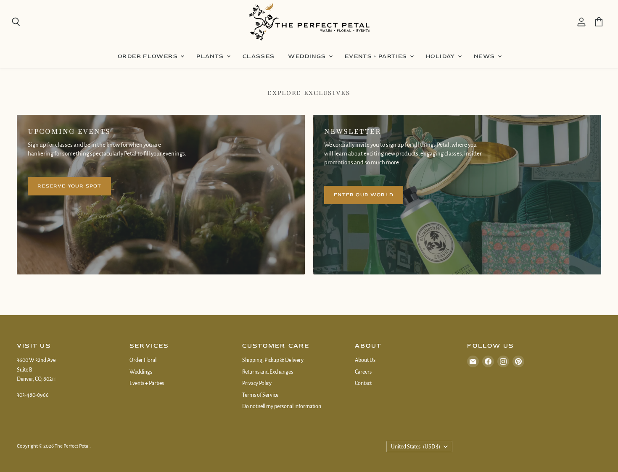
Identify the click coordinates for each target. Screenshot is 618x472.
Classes (259, 56)
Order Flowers (149, 56)
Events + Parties (377, 56)
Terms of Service (260, 395)
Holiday (441, 56)
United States (415, 447)
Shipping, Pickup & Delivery (273, 360)
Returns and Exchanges (267, 372)
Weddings (307, 56)
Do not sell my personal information (281, 406)
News (485, 56)
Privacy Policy (257, 383)
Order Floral (142, 360)
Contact (363, 383)
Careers (363, 372)
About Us (365, 360)
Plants (211, 56)
